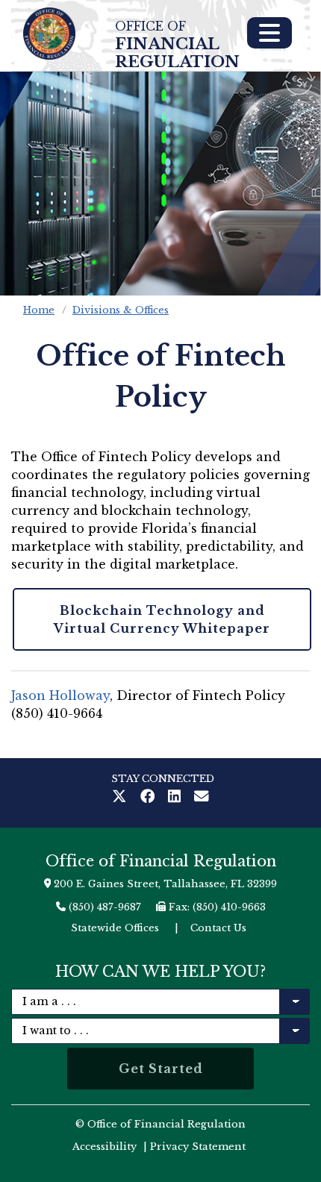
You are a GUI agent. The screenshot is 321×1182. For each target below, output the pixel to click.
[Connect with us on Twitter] (122, 798)
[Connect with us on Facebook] (150, 798)
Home (38, 310)
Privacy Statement (198, 1146)
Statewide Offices (115, 928)
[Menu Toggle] (269, 32)
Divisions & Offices (120, 310)
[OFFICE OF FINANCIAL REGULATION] (49, 33)
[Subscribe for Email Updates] (201, 798)
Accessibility (104, 1146)
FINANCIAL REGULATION (177, 45)
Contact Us (218, 928)
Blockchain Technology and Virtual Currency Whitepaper (162, 619)
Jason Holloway (60, 695)
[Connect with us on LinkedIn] (177, 798)
